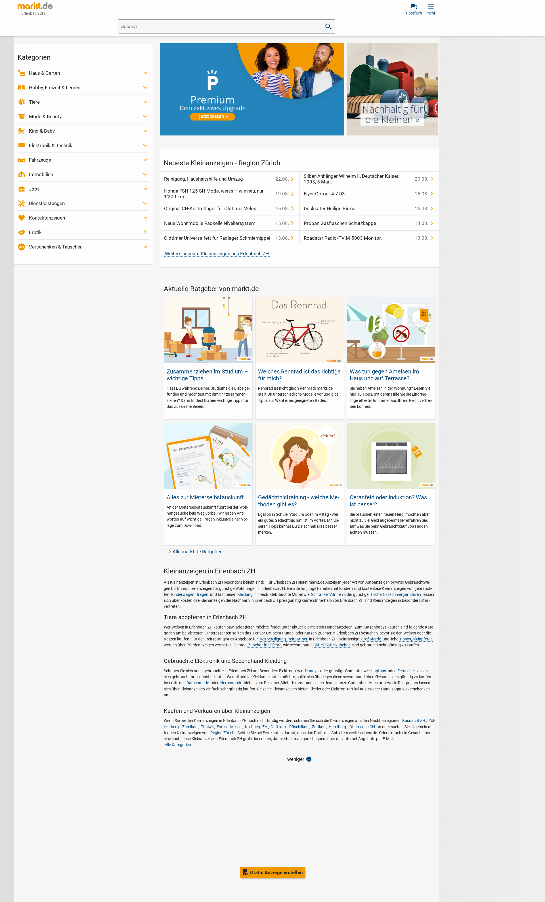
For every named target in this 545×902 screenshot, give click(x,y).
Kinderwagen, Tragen (189, 594)
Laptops (378, 671)
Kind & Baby (42, 131)
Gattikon (278, 726)
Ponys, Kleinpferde (416, 639)
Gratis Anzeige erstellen (276, 872)
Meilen (236, 726)
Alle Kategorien (178, 744)
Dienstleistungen (47, 203)
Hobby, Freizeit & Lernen (54, 87)
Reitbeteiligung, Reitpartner (283, 639)
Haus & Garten (44, 73)
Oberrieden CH (362, 726)
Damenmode (197, 682)
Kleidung (245, 594)
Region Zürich (222, 732)
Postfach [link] (414, 13)
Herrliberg (337, 726)
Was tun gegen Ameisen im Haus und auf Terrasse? (384, 375)
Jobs (34, 189)
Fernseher (406, 671)
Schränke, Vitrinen (327, 594)
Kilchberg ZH (256, 726)
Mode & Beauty (45, 116)
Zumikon (190, 726)
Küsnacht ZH (413, 720)
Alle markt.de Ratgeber (197, 551)
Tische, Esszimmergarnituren (395, 594)
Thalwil (207, 726)
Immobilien (41, 174)
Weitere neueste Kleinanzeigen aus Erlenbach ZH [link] (217, 253)
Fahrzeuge (40, 160)
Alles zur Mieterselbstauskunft (205, 497)
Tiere (34, 102)
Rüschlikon (299, 726)
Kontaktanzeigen (47, 218)
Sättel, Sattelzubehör (331, 645)
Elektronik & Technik (50, 145)
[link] (35, 5)
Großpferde (371, 639)
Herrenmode (231, 682)
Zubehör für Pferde (264, 645)
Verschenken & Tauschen (56, 247)
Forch (222, 726)
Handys (311, 671)
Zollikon (319, 726)
